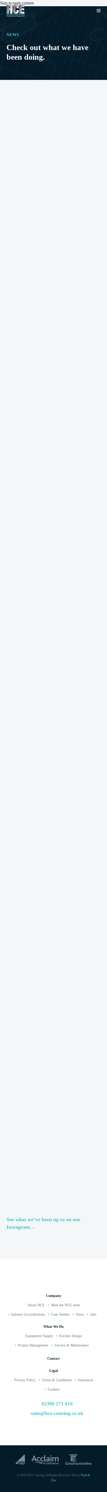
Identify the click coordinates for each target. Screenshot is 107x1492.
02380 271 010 (49, 1283)
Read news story (33, 253)
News (80, 1314)
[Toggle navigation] (99, 11)
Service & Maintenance (72, 1345)
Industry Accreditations (28, 1314)
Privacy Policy (25, 1380)
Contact (53, 1358)
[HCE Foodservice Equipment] (15, 11)
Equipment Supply (39, 1336)
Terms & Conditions (57, 1380)
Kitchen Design (70, 1336)
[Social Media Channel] (37, 1430)
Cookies (53, 1389)
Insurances (85, 1380)
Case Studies (60, 1314)
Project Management (33, 1345)
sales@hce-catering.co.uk (57, 1413)
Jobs (93, 1314)
